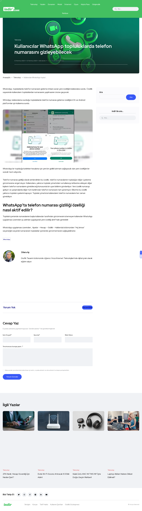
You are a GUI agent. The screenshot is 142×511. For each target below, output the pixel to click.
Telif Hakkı (44, 504)
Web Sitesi (69, 335)
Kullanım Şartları (56, 504)
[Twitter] (19, 494)
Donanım (51, 4)
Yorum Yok (50, 61)
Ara (101, 92)
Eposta (37, 335)
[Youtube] (46, 494)
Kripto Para (85, 4)
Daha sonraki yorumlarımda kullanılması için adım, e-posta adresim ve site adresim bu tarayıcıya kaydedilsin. (37, 370)
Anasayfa (6, 77)
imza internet (134, 504)
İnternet (68, 4)
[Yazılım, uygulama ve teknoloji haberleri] (11, 9)
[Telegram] (35, 494)
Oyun (76, 4)
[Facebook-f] (30, 494)
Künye (35, 504)
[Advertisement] (48, 280)
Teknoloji (33, 4)
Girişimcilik (96, 4)
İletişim (27, 504)
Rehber (65, 13)
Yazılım (42, 4)
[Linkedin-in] (41, 494)
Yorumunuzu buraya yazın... (13, 346)
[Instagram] (24, 494)
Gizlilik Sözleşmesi (72, 504)
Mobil (60, 4)
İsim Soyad (7, 335)
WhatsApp (59, 61)
